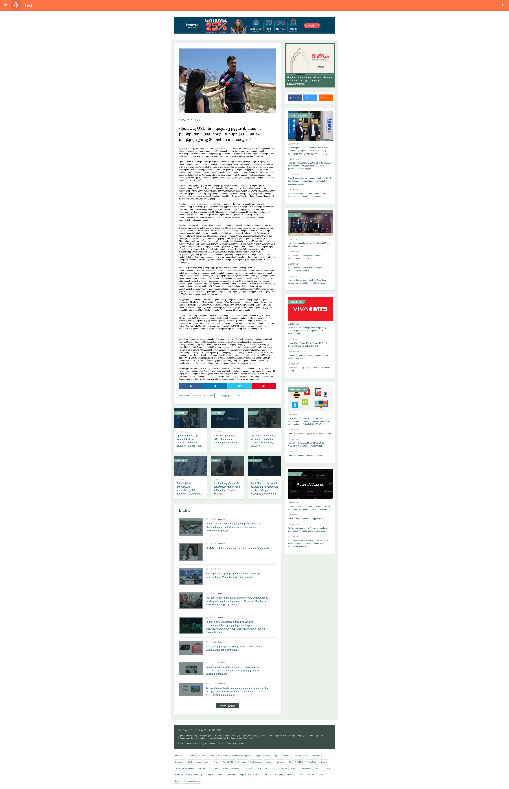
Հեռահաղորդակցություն (242, 756)
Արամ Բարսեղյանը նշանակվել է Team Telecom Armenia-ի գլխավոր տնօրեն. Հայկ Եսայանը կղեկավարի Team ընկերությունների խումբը (189, 446)
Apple (258, 756)
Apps (267, 756)
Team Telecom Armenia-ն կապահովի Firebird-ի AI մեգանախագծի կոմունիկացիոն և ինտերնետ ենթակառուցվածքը (233, 527)
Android (286, 756)
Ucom (294, 215)
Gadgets (210, 775)
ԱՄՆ (301, 775)
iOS (289, 762)
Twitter (311, 98)
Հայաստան (179, 756)
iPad (265, 775)
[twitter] (239, 386)
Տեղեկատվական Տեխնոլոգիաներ (188, 775)
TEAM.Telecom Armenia (184, 768)
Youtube (220, 775)
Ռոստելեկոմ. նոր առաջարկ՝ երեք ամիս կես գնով (309, 433)
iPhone (215, 768)
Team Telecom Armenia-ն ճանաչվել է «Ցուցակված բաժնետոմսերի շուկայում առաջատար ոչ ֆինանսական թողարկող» (264, 492)
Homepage (179, 762)
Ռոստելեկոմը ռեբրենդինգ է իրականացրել (306, 455)
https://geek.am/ (236, 738)
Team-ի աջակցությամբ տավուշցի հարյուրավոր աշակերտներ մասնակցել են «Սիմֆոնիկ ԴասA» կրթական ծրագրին (232, 670)
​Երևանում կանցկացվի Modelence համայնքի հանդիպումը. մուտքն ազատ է (263, 440)
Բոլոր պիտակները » (191, 781)
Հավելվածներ (255, 762)
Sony (177, 781)
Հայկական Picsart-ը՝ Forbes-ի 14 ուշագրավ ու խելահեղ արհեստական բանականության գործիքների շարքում (308, 543)
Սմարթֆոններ (228, 762)
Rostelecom (297, 389)
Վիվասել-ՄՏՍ (245, 775)
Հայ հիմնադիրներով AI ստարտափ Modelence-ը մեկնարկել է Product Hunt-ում (227, 488)
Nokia (257, 775)
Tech (28, 5)
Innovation (291, 775)
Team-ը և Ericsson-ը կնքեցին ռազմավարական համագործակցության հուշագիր (308, 80)
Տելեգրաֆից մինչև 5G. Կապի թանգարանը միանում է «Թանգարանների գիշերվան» (236, 648)
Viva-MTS (208, 395)
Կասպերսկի (312, 762)
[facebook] (191, 386)
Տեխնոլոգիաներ (194, 762)
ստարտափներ (277, 775)
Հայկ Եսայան (203, 768)
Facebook (295, 98)
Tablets (321, 775)
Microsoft (280, 762)
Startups (249, 768)
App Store (269, 768)
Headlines (185, 395)
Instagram (231, 775)
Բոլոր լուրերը (227, 705)
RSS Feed (326, 98)
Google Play (282, 768)
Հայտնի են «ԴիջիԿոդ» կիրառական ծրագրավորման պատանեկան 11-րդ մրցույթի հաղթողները (235, 575)
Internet (327, 768)
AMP (237, 395)
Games (317, 768)
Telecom (197, 395)
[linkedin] (215, 386)
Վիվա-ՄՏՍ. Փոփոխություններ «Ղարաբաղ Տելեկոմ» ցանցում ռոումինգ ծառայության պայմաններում (307, 331)
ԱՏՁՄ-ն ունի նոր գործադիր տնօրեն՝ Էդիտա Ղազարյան (237, 548)
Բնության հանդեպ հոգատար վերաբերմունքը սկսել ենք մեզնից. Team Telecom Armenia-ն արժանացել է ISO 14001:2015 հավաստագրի (237, 691)
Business (180, 413)
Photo (216, 762)
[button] (291, 74)
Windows (311, 775)
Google (275, 756)
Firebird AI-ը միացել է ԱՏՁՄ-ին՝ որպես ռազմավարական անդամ (227, 439)
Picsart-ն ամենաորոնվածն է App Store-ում (306, 519)
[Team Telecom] (254, 25)
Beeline (202, 756)
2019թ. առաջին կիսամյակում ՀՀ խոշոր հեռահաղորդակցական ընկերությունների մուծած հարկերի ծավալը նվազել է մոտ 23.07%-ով (310, 421)
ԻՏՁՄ (293, 768)
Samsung (242, 762)
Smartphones (223, 756)
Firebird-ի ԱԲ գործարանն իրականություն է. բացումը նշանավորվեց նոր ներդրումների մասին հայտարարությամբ (189, 493)
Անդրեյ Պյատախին (300, 756)
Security (324, 762)
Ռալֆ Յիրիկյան (224, 395)
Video (211, 756)
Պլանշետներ (305, 768)
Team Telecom (299, 115)
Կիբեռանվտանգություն (232, 768)
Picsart (294, 474)
